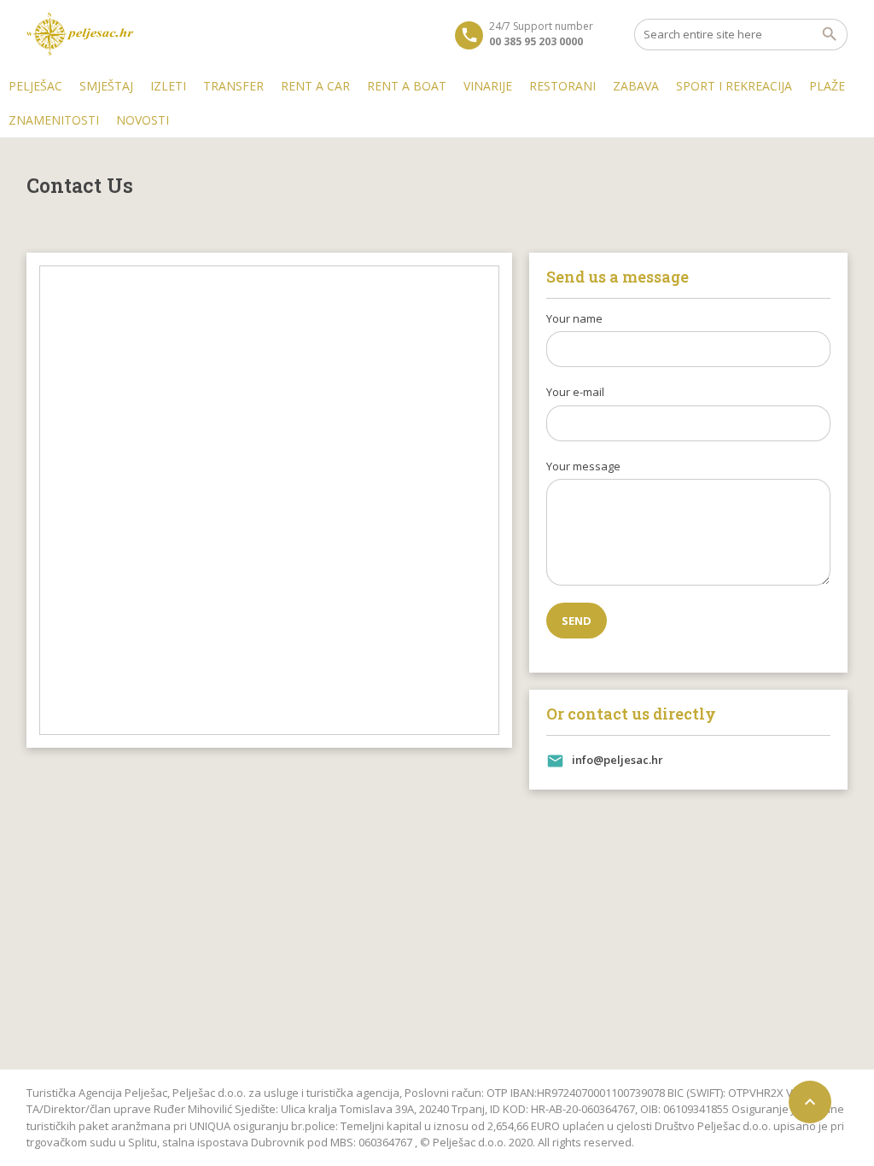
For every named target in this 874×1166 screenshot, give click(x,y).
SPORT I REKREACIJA (734, 86)
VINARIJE (487, 86)
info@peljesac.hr (617, 759)
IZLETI (168, 86)
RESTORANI (562, 86)
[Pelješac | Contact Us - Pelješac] (79, 34)
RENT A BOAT (406, 86)
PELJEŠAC (35, 86)
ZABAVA (636, 86)
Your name (574, 318)
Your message (583, 466)
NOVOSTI (142, 120)
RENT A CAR (315, 86)
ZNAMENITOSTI (54, 120)
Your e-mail (575, 391)
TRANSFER (233, 86)
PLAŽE (827, 86)
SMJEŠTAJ (106, 86)
